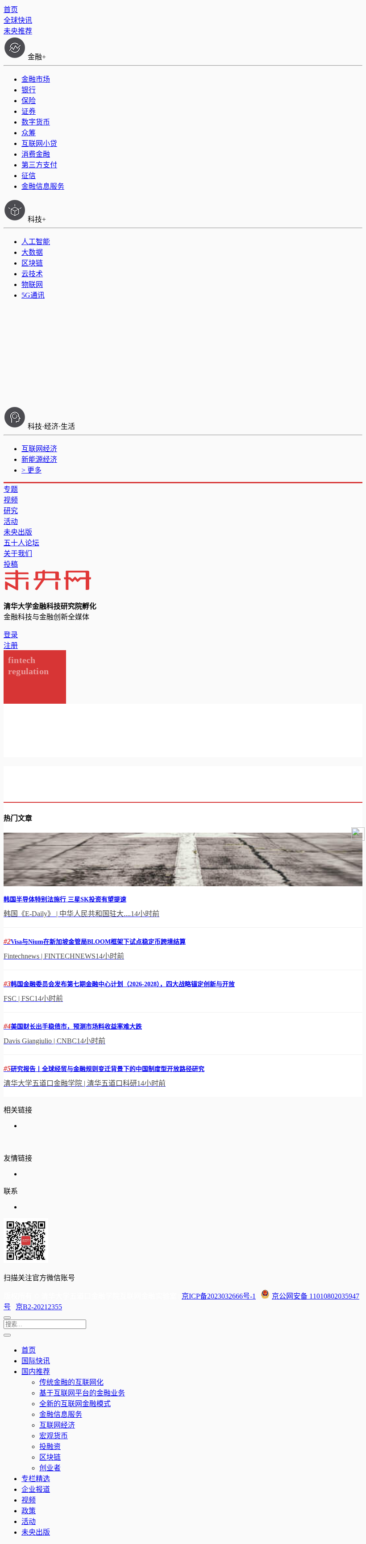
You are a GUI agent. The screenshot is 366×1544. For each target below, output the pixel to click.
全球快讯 (18, 20)
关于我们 (18, 553)
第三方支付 (39, 165)
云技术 (32, 274)
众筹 (28, 133)
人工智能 (35, 241)
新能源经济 (39, 459)
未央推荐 (18, 31)
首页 (11, 9)
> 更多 (31, 470)
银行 (28, 90)
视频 (11, 500)
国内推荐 (35, 1371)
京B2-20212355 (39, 1307)
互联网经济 (39, 448)
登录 (11, 635)
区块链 (32, 263)
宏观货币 (53, 1436)
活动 (11, 521)
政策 (28, 1511)
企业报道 (35, 1489)
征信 (28, 175)
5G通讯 (33, 295)
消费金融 (35, 154)
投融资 (50, 1446)
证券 (28, 111)
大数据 (32, 252)
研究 (11, 511)
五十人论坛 (21, 543)
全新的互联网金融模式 (75, 1403)
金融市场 (35, 79)
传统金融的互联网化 (71, 1382)
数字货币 (35, 122)
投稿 (11, 564)
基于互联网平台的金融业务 (82, 1393)
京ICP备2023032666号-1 (219, 1296)
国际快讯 (35, 1361)
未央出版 (18, 532)
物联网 (32, 284)
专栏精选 (35, 1478)
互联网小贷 (39, 143)
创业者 (50, 1468)
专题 (11, 489)
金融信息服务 (42, 186)
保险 (28, 100)
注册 (11, 645)
